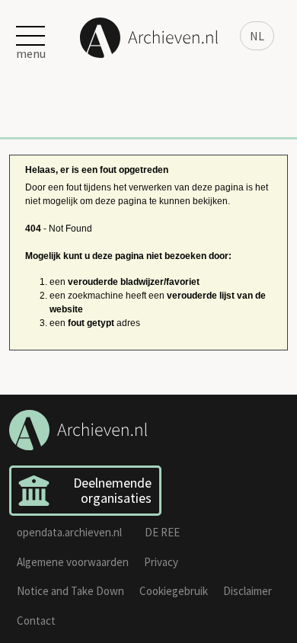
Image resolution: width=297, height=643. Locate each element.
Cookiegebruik (173, 591)
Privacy (161, 562)
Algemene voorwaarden (73, 562)
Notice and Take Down (70, 591)
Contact (36, 620)
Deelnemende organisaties (112, 490)
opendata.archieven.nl (69, 532)
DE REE (162, 532)
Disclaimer (247, 591)
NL (257, 35)
